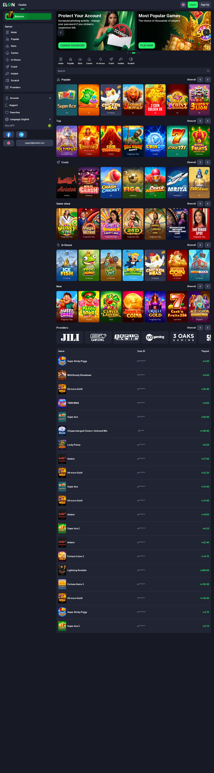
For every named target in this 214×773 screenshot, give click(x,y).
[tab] (127, 53)
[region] (133, 30)
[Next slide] (206, 32)
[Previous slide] (61, 32)
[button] (70, 337)
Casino (22, 4)
